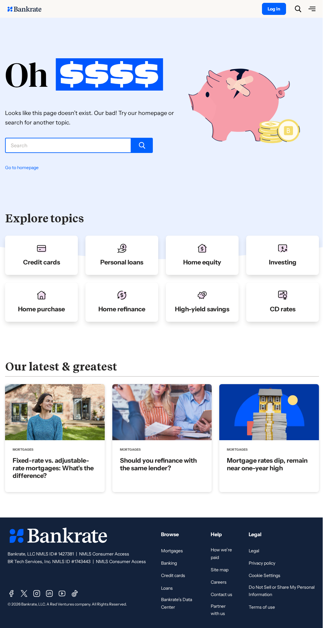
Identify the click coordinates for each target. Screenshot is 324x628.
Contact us (221, 594)
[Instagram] (36, 593)
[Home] (28, 9)
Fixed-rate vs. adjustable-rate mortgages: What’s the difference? (53, 468)
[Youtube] (62, 593)
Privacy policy (262, 563)
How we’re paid (221, 553)
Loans (167, 588)
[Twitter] (24, 593)
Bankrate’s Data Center (176, 603)
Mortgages (172, 551)
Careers (219, 582)
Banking (169, 563)
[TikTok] (74, 593)
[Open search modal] (298, 9)
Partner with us (218, 610)
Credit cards (173, 575)
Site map (219, 570)
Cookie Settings (264, 575)
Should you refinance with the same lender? (158, 464)
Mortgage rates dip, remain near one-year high (267, 464)
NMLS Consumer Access (104, 554)
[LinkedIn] (49, 593)
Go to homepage (22, 167)
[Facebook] (11, 593)
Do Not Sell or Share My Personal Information (282, 591)
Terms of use (262, 607)
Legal (254, 551)
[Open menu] (312, 9)
